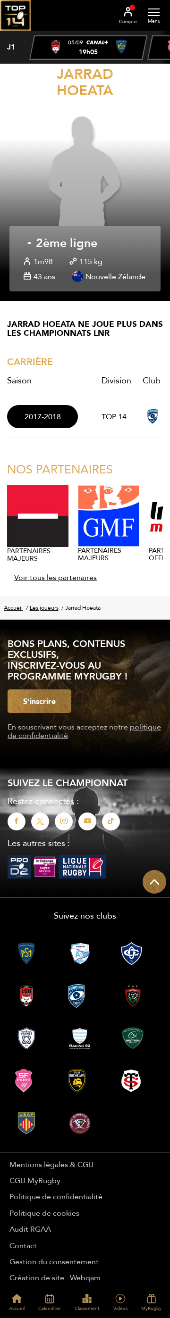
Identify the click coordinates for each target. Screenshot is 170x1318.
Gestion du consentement (54, 1261)
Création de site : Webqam (55, 1277)
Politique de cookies (44, 1213)
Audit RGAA (30, 1229)
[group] (88, 47)
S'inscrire (39, 701)
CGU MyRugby (34, 1180)
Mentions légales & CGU (51, 1164)
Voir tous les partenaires (55, 577)
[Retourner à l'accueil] (15, 33)
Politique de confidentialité (55, 1196)
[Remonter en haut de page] (154, 882)
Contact (23, 1245)
